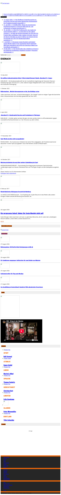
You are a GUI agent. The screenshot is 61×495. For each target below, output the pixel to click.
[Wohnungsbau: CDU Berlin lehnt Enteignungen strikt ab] (5, 241)
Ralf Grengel (8, 356)
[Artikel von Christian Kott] (7, 384)
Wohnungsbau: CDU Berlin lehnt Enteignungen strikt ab (17, 247)
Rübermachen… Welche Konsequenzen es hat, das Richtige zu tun (20, 91)
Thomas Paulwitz (9, 382)
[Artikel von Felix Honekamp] (7, 392)
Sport (58, 14)
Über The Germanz (8, 485)
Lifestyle (37, 14)
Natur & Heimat (44, 15)
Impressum (6, 486)
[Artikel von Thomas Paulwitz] (7, 375)
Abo (4, 482)
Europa (14, 14)
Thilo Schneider (9, 420)
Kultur (47, 14)
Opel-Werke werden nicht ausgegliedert (12, 139)
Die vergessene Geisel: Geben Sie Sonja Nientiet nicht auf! (22, 213)
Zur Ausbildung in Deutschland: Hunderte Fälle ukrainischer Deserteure (22, 287)
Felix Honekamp (9, 399)
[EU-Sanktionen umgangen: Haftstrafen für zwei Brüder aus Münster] (5, 254)
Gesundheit (53, 15)
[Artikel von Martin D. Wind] (7, 367)
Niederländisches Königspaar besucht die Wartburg (16, 192)
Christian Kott (8, 391)
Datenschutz (6, 488)
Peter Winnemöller (10, 412)
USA (5, 460)
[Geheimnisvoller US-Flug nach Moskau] (5, 268)
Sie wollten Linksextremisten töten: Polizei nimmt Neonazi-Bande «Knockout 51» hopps (26, 78)
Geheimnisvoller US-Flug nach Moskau (12, 274)
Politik (24, 14)
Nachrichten (4, 233)
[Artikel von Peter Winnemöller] (6, 405)
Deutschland (8, 14)
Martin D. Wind (8, 374)
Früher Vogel (8, 15)
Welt (20, 14)
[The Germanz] (10, 3)
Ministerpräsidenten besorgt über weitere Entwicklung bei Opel (19, 162)
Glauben (42, 14)
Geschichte (52, 14)
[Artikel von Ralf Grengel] (7, 350)
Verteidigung (26, 15)
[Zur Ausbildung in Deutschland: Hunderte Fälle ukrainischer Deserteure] (5, 281)
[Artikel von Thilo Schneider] (7, 413)
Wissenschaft (34, 15)
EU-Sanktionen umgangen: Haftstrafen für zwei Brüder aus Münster (20, 260)
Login (5, 490)
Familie (14, 15)
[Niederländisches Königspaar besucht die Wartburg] (10, 186)
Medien (19, 15)
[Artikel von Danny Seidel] (7, 358)
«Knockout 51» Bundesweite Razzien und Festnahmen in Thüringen (20, 115)
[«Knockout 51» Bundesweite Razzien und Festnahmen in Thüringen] (10, 109)
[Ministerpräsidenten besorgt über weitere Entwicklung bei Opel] (10, 157)
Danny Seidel (8, 365)
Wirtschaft (30, 14)
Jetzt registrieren (11, 173)
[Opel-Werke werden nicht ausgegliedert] (10, 133)
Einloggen (3, 173)
